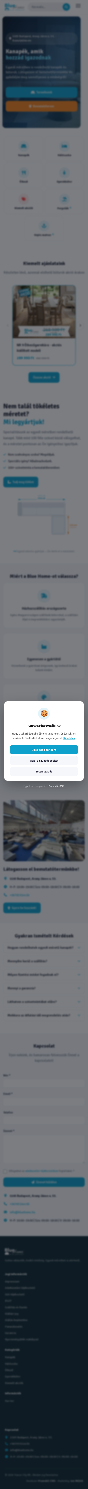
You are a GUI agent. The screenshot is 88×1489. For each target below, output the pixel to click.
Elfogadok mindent (44, 750)
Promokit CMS (56, 786)
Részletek (69, 738)
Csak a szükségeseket (44, 760)
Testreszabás (44, 771)
